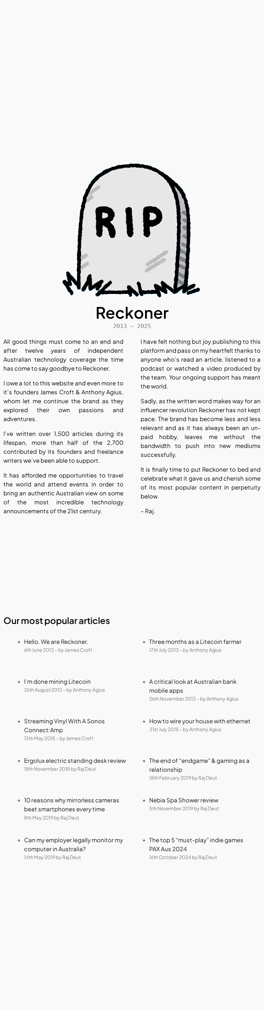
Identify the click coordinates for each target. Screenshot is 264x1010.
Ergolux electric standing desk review (75, 760)
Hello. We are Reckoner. (56, 641)
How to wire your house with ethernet (200, 721)
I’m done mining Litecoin (57, 681)
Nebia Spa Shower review (183, 800)
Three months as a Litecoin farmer (195, 641)
